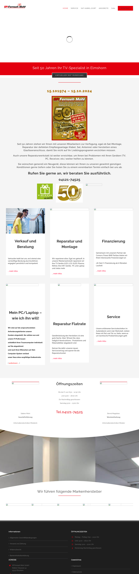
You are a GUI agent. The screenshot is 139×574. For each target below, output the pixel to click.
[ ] (14, 363)
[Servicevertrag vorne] (69, 284)
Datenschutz (77, 572)
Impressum (76, 566)
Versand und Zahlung (18, 544)
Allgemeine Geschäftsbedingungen (23, 538)
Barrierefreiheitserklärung (19, 556)
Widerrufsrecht (15, 550)
